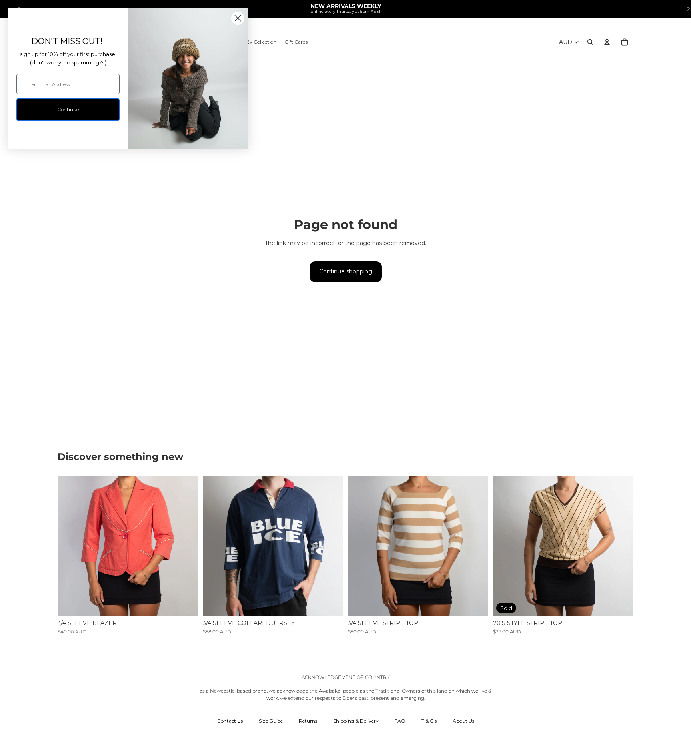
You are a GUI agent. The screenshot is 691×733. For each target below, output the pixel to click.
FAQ (400, 721)
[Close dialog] (238, 18)
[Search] (590, 42)
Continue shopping (345, 271)
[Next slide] (186, 546)
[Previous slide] (70, 546)
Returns (308, 721)
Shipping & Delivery (356, 721)
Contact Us (230, 721)
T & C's (429, 721)
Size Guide (271, 721)
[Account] (607, 42)
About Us (463, 721)
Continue (68, 109)
